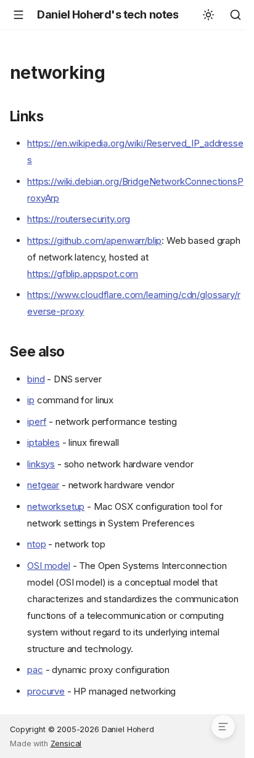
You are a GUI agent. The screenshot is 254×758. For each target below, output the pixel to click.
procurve (46, 691)
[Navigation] (18, 15)
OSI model (48, 565)
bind (35, 379)
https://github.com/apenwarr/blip (94, 240)
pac (35, 669)
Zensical (66, 743)
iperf (36, 421)
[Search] (235, 15)
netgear (43, 485)
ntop (36, 544)
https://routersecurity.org (78, 219)
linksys (41, 464)
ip (31, 400)
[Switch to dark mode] (208, 15)
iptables (43, 442)
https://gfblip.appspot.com (82, 274)
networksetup (55, 506)
